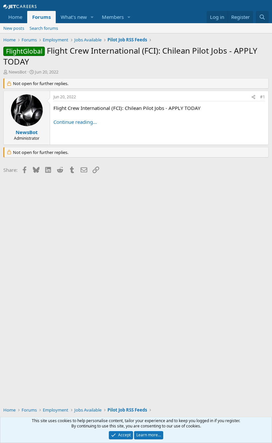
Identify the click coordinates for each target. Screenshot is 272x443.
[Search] (262, 17)
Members (113, 17)
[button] (92, 17)
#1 (262, 97)
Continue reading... (75, 122)
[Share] (253, 97)
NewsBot (18, 72)
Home (15, 17)
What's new (74, 17)
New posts (13, 28)
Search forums (44, 28)
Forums (41, 17)
